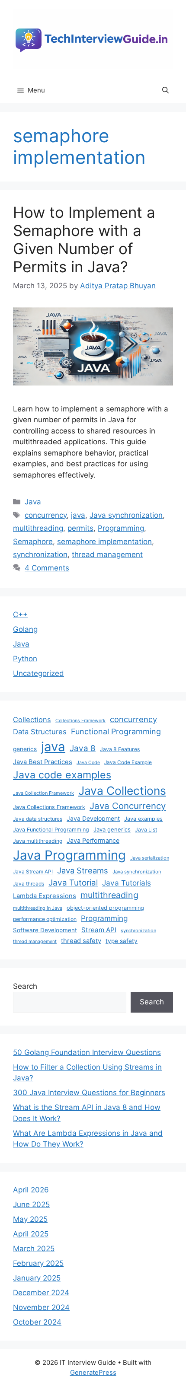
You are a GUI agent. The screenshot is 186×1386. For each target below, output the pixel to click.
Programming (121, 528)
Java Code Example (128, 762)
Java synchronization (126, 515)
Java (33, 501)
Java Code (88, 762)
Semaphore (33, 541)
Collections (32, 719)
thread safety (81, 941)
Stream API (98, 930)
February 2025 (38, 1263)
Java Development (93, 818)
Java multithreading (37, 841)
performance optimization (45, 919)
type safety (122, 940)
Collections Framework (80, 720)
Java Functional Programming (51, 829)
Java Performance (93, 840)
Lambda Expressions (44, 896)
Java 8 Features (120, 749)
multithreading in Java (37, 908)
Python (25, 658)
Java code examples (62, 775)
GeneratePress (93, 1372)
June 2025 (31, 1204)
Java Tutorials (126, 882)
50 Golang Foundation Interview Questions (87, 1052)
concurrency (46, 515)
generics (25, 749)
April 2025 (30, 1234)
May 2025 (30, 1219)
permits (80, 528)
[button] (165, 90)
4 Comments (47, 568)
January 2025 (37, 1278)
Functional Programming (116, 731)
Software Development (45, 930)
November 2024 (41, 1307)
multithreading (38, 528)
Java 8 (83, 748)
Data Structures (40, 731)
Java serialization (149, 858)
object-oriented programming (105, 908)
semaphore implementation (104, 541)
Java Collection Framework (43, 793)
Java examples (143, 819)
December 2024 (41, 1292)
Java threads (28, 883)
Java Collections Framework (49, 807)
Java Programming (69, 855)
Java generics (112, 829)
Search (25, 986)
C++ (20, 614)
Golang (25, 629)
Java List (146, 829)
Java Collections (122, 790)
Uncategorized (38, 673)
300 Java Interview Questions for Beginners (89, 1092)
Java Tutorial (73, 883)
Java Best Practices (42, 762)
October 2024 (37, 1322)
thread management (107, 554)
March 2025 (34, 1248)
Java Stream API (33, 871)
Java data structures (37, 819)
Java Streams (82, 870)
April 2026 (31, 1189)
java (78, 515)
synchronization (40, 554)
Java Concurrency (128, 805)
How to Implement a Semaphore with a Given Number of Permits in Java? (84, 239)
